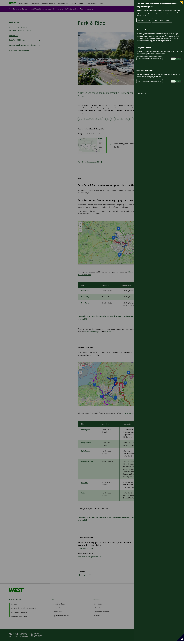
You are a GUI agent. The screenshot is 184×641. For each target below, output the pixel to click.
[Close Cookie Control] (181, 3)
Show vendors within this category (148, 58)
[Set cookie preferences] (180, 637)
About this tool (142, 93)
